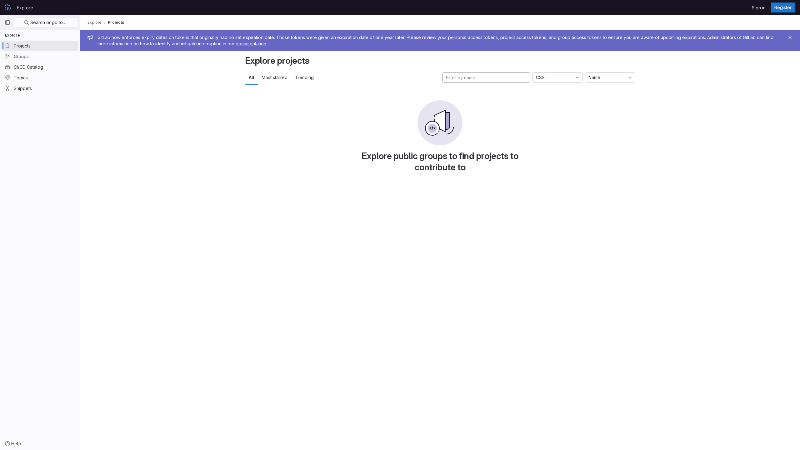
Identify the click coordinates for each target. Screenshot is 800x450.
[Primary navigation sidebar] (7, 23)
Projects (116, 22)
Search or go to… (47, 22)
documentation (251, 43)
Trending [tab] (304, 77)
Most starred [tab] (275, 77)
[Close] (790, 37)
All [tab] (251, 77)
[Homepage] (7, 7)
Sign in (759, 7)
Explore (25, 7)
